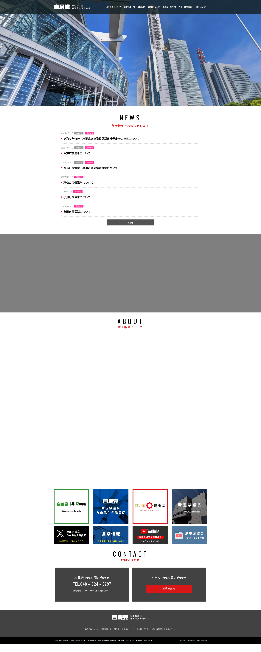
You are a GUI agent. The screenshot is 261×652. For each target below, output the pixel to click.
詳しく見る (68, 367)
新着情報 (79, 133)
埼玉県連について (113, 7)
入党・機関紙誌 (185, 7)
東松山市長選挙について (78, 182)
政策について (154, 7)
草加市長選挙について (77, 153)
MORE (130, 222)
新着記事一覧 (129, 7)
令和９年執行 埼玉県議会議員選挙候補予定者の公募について (101, 138)
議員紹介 (142, 7)
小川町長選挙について (77, 197)
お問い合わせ (200, 7)
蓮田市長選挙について (77, 211)
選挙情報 (89, 133)
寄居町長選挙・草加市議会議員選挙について (90, 168)
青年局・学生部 (169, 7)
